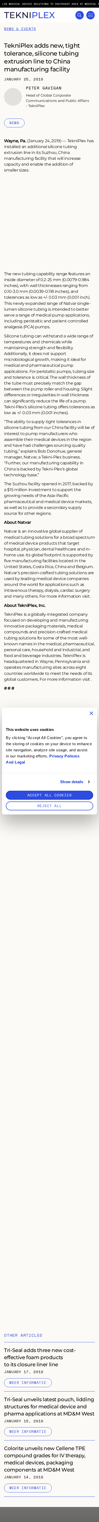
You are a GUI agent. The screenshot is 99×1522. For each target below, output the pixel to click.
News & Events (20, 29)
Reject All (49, 805)
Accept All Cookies (49, 794)
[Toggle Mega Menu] (90, 15)
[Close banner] (91, 713)
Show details (71, 782)
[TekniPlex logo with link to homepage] (29, 15)
